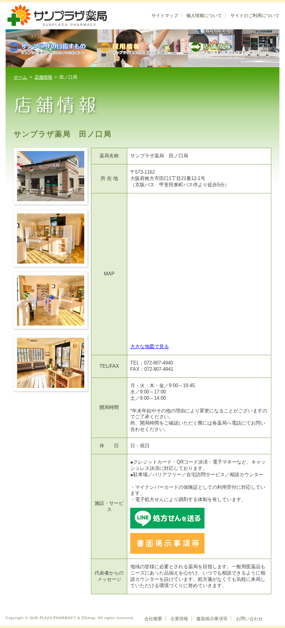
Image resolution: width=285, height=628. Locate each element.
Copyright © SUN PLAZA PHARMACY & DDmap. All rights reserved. (70, 618)
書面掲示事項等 (211, 618)
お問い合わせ (249, 618)
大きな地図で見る (149, 346)
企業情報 (179, 618)
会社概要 (153, 618)
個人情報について (204, 15)
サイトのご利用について (254, 15)
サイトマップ (164, 15)
